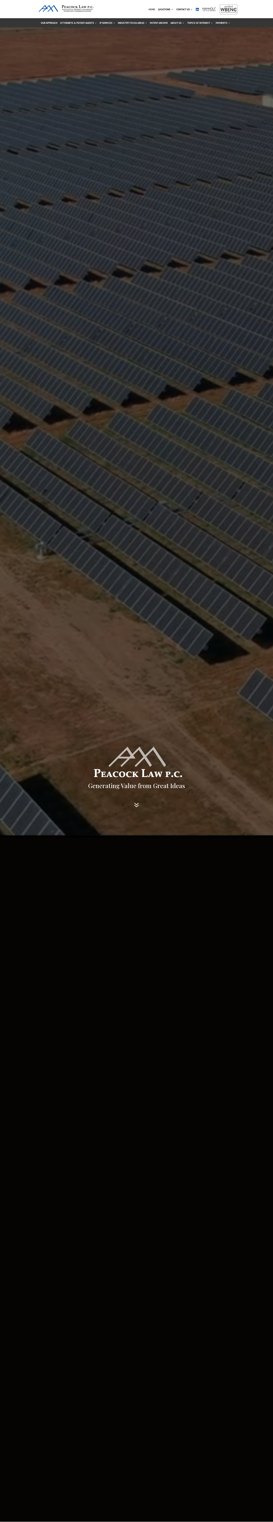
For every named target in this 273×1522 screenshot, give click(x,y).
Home (152, 9)
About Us (176, 23)
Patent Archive (159, 23)
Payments (221, 23)
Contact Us (183, 9)
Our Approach (49, 23)
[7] (136, 797)
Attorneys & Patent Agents (77, 23)
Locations (164, 9)
